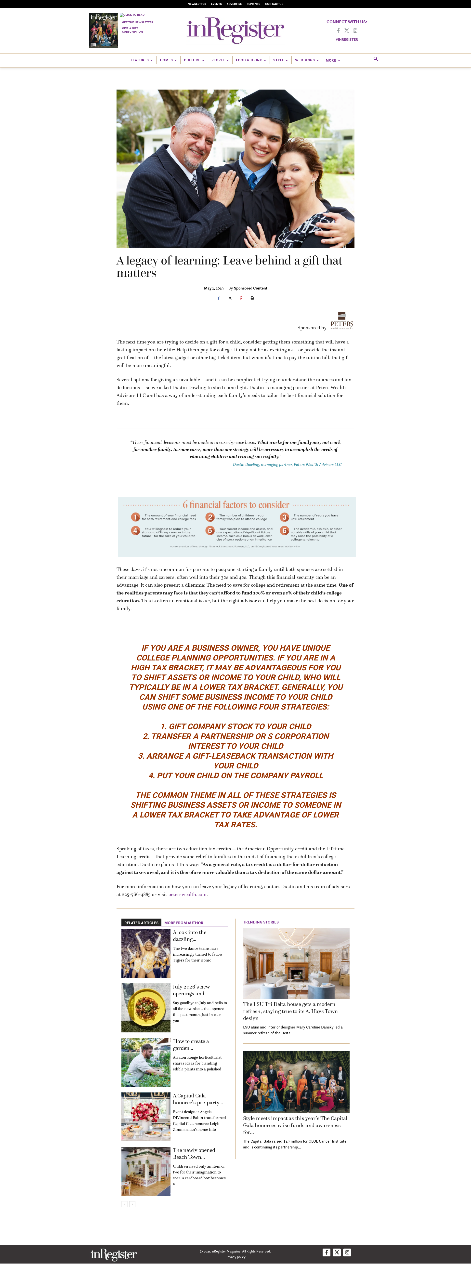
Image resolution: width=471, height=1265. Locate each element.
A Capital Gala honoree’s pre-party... (198, 1099)
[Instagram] (355, 31)
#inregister (347, 39)
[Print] (252, 298)
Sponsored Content (250, 288)
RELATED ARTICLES (141, 922)
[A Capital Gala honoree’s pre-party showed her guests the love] (145, 1116)
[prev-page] (124, 1204)
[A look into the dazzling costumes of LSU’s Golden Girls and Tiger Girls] (145, 953)
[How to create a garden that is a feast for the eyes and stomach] (145, 1062)
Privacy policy (235, 1257)
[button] (376, 59)
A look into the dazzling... (189, 936)
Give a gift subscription (132, 29)
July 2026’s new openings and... (191, 990)
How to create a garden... (191, 1045)
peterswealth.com (187, 894)
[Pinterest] (241, 298)
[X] (230, 298)
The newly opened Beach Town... (194, 1153)
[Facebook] (338, 31)
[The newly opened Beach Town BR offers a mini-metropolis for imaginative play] (145, 1171)
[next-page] (132, 1204)
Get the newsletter (137, 22)
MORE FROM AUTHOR (183, 922)
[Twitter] (346, 31)
